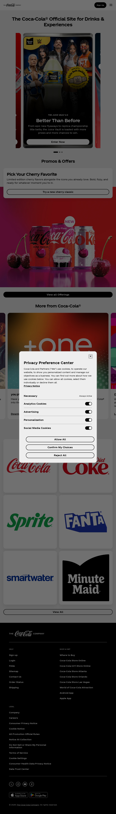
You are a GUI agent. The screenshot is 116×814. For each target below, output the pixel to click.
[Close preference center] (90, 356)
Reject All (60, 455)
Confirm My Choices (60, 447)
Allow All (60, 439)
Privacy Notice (32, 386)
